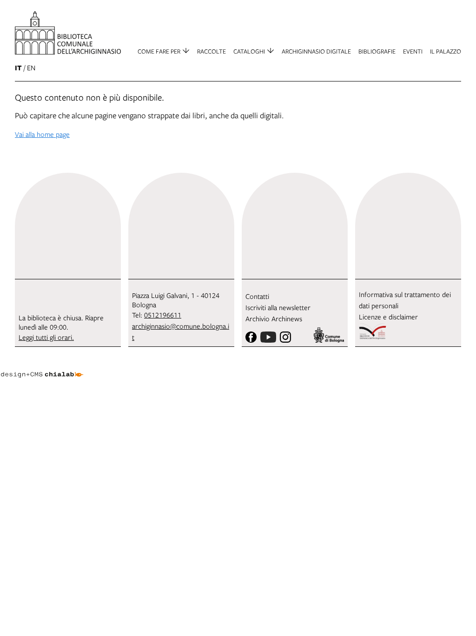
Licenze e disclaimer (388, 316)
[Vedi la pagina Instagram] (285, 337)
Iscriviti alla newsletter (278, 307)
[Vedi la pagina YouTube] (268, 337)
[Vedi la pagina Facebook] (251, 337)
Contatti (257, 296)
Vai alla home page (42, 134)
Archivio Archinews (273, 318)
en (31, 67)
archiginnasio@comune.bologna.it (180, 331)
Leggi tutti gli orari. (46, 337)
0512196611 (162, 314)
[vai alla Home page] (68, 32)
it (18, 68)
